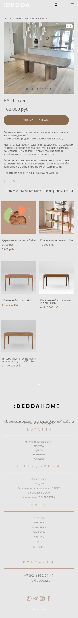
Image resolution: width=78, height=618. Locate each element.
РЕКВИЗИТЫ (39, 527)
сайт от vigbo (39, 609)
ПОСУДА (39, 446)
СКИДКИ (39, 459)
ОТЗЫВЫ (39, 537)
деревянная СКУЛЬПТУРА (39, 497)
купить (7, 18)
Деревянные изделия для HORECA (39, 488)
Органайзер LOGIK (39, 493)
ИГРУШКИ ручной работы (39, 442)
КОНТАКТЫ (39, 547)
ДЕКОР (39, 450)
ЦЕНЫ (39, 542)
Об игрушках (39, 479)
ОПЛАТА (39, 522)
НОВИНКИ (39, 454)
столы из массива (24, 18)
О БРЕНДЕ (39, 517)
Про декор (39, 483)
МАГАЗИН (39, 429)
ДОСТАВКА (39, 532)
